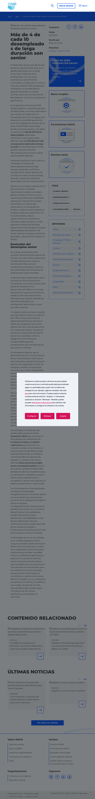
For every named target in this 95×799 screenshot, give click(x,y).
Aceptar (63, 416)
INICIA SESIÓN (66, 6)
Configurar (31, 416)
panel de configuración (42, 403)
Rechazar (47, 416)
